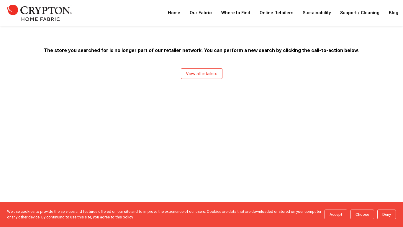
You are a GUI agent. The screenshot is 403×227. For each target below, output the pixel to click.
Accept (336, 214)
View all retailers (201, 73)
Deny (386, 214)
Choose (362, 214)
